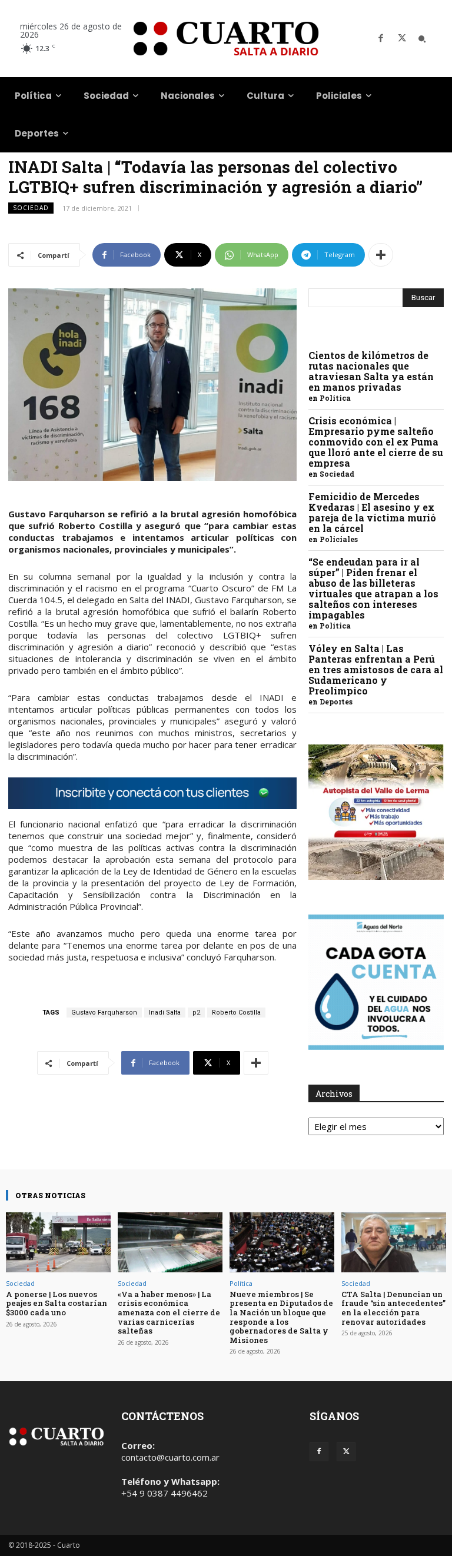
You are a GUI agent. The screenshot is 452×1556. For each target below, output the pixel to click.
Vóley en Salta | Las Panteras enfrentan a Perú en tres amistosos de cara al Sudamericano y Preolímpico (375, 669)
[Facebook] (380, 38)
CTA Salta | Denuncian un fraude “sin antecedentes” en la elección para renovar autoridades (393, 1308)
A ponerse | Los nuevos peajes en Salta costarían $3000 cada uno (56, 1303)
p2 (196, 1012)
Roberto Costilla (236, 1012)
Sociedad (31, 208)
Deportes (336, 701)
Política (335, 398)
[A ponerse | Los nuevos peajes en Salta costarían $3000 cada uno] (58, 1242)
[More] (380, 255)
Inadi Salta (165, 1012)
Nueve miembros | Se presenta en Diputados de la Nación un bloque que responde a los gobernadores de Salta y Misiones (281, 1317)
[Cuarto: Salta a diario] (226, 38)
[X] (402, 38)
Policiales (339, 539)
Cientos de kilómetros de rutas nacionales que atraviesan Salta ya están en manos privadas (371, 371)
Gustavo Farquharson (104, 1012)
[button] (422, 39)
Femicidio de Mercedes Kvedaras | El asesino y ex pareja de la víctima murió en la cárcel (372, 512)
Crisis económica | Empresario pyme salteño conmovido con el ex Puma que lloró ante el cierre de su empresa (375, 441)
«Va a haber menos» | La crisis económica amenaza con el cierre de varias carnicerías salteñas (169, 1312)
